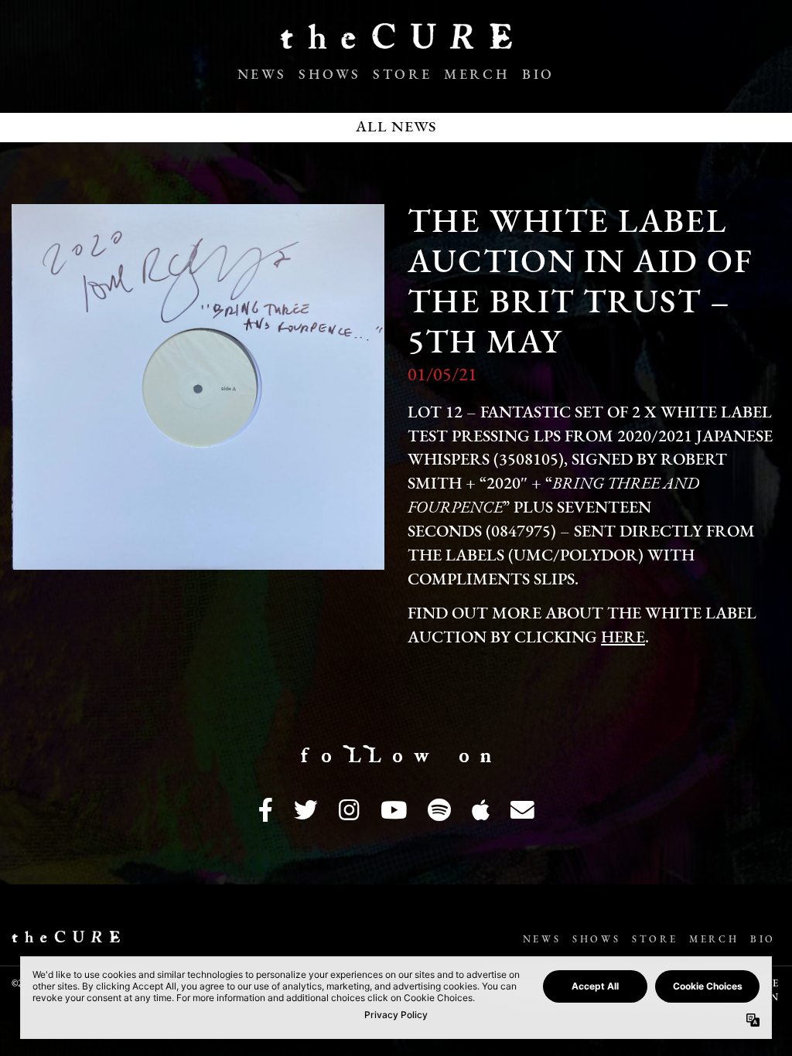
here (623, 638)
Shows (329, 76)
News (261, 76)
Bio (538, 76)
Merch (477, 76)
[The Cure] (396, 42)
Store (402, 76)
